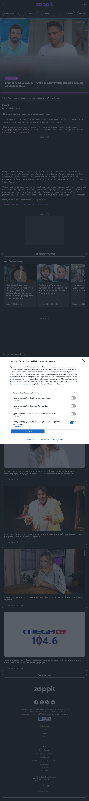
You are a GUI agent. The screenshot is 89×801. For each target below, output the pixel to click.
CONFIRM (28, 431)
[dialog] (44, 400)
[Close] (84, 361)
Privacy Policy (58, 440)
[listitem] (44, 393)
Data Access (44, 440)
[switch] (73, 398)
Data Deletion (31, 440)
